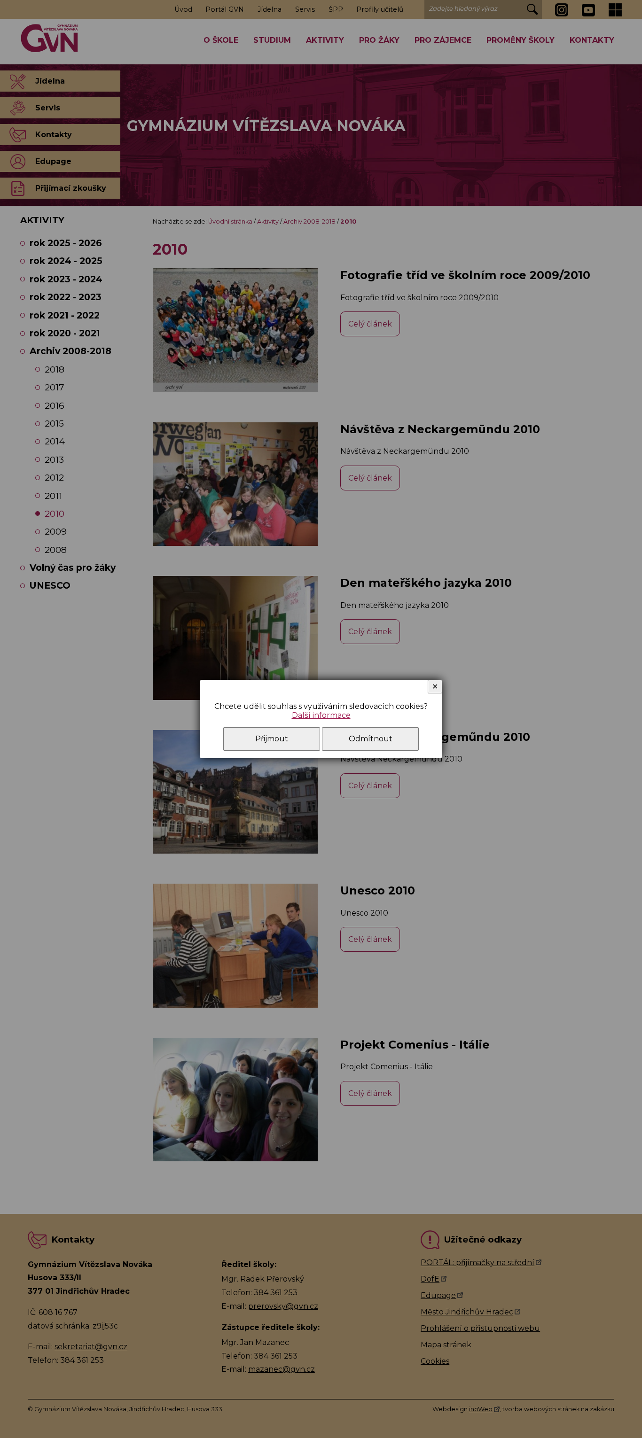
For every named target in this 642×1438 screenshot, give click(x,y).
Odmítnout (370, 738)
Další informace (321, 715)
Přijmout (271, 738)
